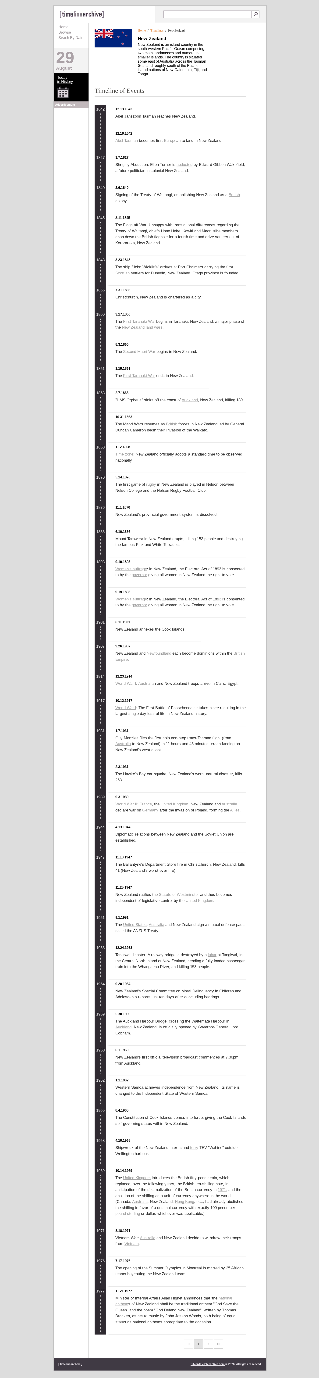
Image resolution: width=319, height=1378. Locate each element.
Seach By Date (70, 38)
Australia (146, 683)
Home (63, 27)
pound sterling (127, 1213)
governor (139, 575)
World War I (125, 683)
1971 (222, 1190)
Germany (150, 810)
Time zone (124, 454)
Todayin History (65, 79)
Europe (170, 140)
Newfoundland (159, 653)
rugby (151, 484)
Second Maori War (139, 351)
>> (218, 1344)
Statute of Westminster (179, 894)
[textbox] (207, 14)
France (146, 804)
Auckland (190, 400)
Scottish (122, 273)
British (234, 195)
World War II (126, 804)
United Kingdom (174, 804)
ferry (194, 1147)
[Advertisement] (71, 138)
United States (135, 924)
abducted (184, 164)
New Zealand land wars (142, 327)
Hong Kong (184, 1201)
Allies (235, 810)
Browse (64, 32)
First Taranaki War (139, 321)
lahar (212, 955)
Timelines (156, 30)
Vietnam (131, 1244)
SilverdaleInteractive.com (208, 1364)
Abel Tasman (126, 140)
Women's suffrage (131, 569)
